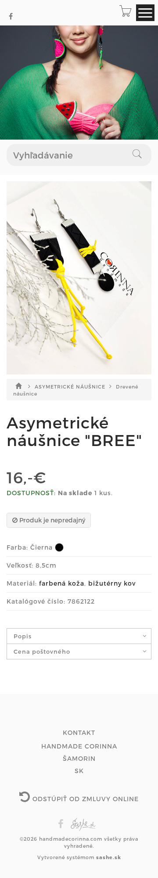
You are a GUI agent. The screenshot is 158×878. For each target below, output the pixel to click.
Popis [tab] (23, 636)
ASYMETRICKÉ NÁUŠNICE (71, 386)
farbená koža (61, 583)
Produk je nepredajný (51, 520)
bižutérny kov (112, 583)
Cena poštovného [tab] (42, 651)
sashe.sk (108, 857)
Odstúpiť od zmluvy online (84, 798)
